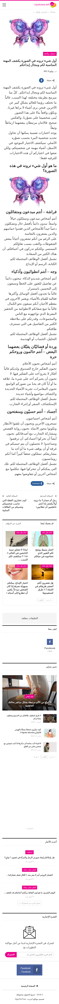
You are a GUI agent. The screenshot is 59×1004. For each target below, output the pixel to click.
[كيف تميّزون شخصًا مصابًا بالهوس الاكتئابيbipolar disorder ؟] (50, 733)
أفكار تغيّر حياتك (47, 532)
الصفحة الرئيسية (28, 986)
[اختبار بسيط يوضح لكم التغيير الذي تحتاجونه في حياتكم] (42, 539)
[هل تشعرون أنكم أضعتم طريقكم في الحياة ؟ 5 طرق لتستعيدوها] (42, 572)
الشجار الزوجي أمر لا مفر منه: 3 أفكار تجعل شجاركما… (29, 875)
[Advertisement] (29, 795)
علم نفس (29, 696)
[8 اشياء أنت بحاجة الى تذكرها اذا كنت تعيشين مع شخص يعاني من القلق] (50, 747)
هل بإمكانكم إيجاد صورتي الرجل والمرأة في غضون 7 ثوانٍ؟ (29, 857)
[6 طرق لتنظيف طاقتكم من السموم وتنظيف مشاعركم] (50, 719)
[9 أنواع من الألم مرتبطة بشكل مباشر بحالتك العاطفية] (29, 693)
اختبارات (29, 852)
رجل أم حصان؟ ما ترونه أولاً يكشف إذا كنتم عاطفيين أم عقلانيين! (45, 503)
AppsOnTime (20, 999)
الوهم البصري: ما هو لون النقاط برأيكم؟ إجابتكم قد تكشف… (29, 892)
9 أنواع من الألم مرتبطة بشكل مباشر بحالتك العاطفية (29, 704)
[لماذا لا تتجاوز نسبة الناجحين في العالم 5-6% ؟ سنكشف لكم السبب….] (17, 539)
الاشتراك (11, 954)
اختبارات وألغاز (50, 53)
